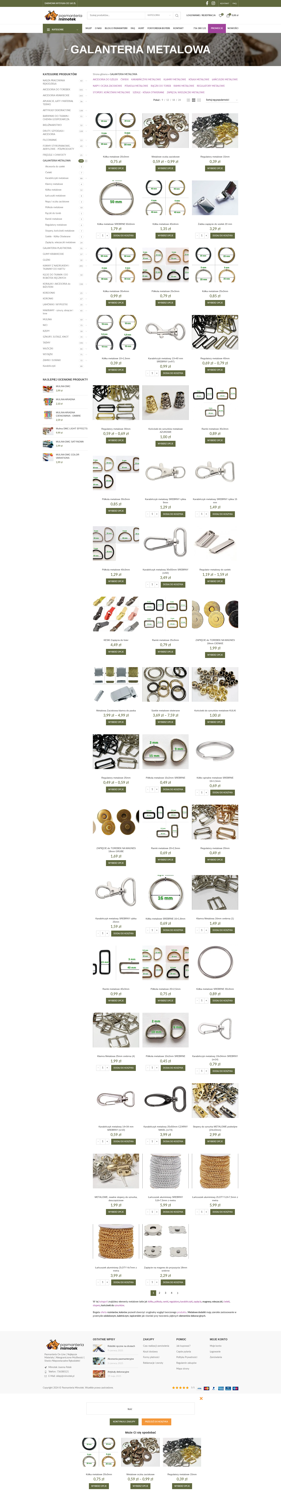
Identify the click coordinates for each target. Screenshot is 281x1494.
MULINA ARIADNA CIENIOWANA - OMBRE (68, 414)
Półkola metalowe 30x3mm (116, 499)
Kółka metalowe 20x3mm (116, 156)
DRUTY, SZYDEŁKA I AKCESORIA (53, 133)
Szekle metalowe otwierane (165, 710)
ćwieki (226, 1302)
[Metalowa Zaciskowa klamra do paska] (116, 684)
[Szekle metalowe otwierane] (165, 684)
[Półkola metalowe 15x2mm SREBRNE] (165, 752)
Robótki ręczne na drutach (121, 1346)
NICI (45, 325)
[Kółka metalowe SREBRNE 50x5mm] (116, 198)
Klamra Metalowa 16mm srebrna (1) (215, 918)
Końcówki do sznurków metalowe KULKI (215, 710)
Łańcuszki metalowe (55, 196)
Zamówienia (216, 1357)
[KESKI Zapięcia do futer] (116, 614)
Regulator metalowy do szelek (215, 569)
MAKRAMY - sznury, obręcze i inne (58, 312)
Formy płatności (151, 1357)
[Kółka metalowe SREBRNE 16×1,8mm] (165, 892)
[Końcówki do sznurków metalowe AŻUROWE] (165, 403)
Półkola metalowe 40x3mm (116, 569)
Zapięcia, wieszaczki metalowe (60, 242)
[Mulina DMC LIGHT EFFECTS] (48, 431)
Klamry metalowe (54, 184)
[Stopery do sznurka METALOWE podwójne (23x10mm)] (215, 1100)
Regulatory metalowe (56, 225)
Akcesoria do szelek (55, 167)
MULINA (47, 319)
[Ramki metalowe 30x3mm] (215, 403)
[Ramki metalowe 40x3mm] (116, 963)
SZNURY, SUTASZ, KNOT (56, 337)
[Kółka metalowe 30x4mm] (116, 265)
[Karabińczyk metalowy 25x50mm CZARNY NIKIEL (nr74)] (165, 1100)
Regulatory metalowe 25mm (116, 777)
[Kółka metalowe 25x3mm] (215, 265)
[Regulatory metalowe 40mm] (215, 332)
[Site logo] (63, 15)
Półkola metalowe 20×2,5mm (166, 989)
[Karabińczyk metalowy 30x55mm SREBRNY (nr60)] (165, 543)
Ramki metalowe (53, 219)
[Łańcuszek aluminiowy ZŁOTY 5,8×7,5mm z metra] (215, 1171)
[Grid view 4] (199, 100)
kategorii (103, 1302)
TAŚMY (46, 343)
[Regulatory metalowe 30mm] (116, 403)
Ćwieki (48, 172)
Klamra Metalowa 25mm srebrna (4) (116, 1056)
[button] (123, 236)
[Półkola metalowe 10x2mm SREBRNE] (165, 1030)
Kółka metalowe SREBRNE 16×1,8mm (165, 918)
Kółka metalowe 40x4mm (166, 224)
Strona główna (100, 74)
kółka (150, 1302)
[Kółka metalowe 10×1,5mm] (116, 332)
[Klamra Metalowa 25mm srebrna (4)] (116, 1030)
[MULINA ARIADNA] (48, 402)
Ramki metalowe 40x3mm (116, 989)
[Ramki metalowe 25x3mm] (165, 614)
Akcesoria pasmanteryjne (121, 1358)
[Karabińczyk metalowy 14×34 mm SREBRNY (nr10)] (116, 1100)
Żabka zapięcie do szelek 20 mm (215, 224)
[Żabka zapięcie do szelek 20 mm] (215, 198)
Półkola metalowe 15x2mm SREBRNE (165, 777)
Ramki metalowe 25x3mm (165, 640)
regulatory (174, 1302)
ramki (165, 1302)
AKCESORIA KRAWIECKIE (56, 95)
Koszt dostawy (150, 1352)
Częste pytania (183, 1352)
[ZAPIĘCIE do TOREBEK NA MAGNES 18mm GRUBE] (116, 822)
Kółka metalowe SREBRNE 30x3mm (215, 989)
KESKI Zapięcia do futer (116, 640)
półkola (158, 1302)
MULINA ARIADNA (65, 399)
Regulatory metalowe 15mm (215, 156)
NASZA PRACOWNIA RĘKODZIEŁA (54, 82)
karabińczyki (186, 1302)
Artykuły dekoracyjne (118, 1371)
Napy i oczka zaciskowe (57, 202)
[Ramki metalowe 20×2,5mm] (165, 822)
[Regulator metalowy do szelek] (215, 543)
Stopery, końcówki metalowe (59, 231)
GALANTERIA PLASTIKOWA (57, 248)
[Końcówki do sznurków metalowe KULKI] (215, 684)
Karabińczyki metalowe (56, 178)
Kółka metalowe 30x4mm (116, 291)
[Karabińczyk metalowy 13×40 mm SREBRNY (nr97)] (165, 332)
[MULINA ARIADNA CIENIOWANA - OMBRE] (48, 416)
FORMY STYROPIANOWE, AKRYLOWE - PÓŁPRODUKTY (58, 147)
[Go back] (66, 49)
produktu (182, 1312)
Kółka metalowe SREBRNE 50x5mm (116, 224)
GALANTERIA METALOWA (57, 161)
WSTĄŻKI (48, 354)
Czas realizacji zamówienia (156, 1346)
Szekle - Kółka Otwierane (57, 236)
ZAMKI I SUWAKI (52, 360)
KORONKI (48, 299)
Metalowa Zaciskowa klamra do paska (116, 710)
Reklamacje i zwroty (153, 1363)
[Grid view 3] (193, 100)
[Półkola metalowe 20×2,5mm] (165, 963)
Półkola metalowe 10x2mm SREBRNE (165, 1056)
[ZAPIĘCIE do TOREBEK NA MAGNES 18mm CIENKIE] (215, 614)
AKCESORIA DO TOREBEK (56, 89)
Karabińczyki (49, 366)
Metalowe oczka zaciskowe (166, 156)
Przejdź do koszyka (156, 1422)
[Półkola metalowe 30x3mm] (116, 473)
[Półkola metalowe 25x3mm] (165, 265)
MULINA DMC (63, 386)
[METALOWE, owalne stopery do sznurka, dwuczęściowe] (116, 1171)
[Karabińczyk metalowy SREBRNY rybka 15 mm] (215, 473)
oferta (104, 1312)
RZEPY (46, 331)
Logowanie (215, 1352)
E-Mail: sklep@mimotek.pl (61, 1376)
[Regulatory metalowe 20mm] (215, 822)
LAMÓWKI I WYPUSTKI (55, 304)
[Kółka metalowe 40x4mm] (165, 198)
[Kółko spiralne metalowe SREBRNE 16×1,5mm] (215, 752)
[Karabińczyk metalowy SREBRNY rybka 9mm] (165, 473)
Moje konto (215, 1346)
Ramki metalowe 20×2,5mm (165, 848)
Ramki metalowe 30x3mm (215, 429)
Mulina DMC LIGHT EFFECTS (71, 428)
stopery (96, 1305)
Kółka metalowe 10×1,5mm (116, 358)
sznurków (119, 1305)
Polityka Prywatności (186, 1357)
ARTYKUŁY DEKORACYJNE (57, 110)
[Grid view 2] (188, 100)
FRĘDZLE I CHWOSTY (54, 155)
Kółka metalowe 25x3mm (215, 291)
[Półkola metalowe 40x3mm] (116, 543)
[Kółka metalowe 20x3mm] (116, 130)
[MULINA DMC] (48, 389)
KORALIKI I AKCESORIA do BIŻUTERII (56, 285)
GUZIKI (46, 260)
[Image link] (64, 1344)
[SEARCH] (177, 15)
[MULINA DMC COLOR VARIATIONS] (48, 458)
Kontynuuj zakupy (124, 1422)
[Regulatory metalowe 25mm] (116, 752)
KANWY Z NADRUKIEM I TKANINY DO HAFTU (56, 267)
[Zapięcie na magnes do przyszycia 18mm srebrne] (165, 1241)
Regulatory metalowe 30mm (116, 429)
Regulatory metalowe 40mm (215, 358)
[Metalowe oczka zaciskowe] (165, 130)
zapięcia (197, 1302)
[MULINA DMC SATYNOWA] (48, 444)
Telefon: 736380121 (58, 1372)
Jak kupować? (183, 1346)
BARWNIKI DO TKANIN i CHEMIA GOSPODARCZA (56, 118)
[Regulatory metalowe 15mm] (215, 130)
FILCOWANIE (50, 140)
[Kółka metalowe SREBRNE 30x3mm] (215, 963)
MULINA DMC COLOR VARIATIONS (67, 456)
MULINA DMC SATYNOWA (70, 441)
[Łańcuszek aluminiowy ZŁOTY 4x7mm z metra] (116, 1241)
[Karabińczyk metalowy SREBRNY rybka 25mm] (116, 892)
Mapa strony (182, 1369)
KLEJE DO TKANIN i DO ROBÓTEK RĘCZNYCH (55, 276)
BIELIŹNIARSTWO (52, 125)
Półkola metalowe (54, 207)
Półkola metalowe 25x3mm (165, 291)
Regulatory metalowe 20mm (215, 848)
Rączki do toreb (53, 213)
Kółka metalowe (53, 190)
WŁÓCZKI (48, 349)
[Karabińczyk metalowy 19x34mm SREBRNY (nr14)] (215, 1030)
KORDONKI (49, 293)
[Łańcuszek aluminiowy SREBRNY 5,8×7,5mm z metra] (165, 1171)
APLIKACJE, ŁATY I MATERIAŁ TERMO (58, 103)
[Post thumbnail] (99, 1348)
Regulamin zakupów (186, 1363)
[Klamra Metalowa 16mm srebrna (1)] (215, 892)
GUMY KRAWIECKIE (53, 254)
